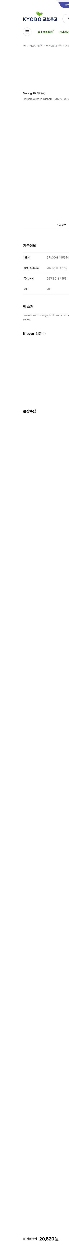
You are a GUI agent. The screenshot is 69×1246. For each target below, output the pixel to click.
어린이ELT (52, 45)
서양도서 (34, 45)
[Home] (24, 45)
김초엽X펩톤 (45, 32)
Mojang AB (29, 93)
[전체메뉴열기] (27, 32)
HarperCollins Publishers (38, 99)
